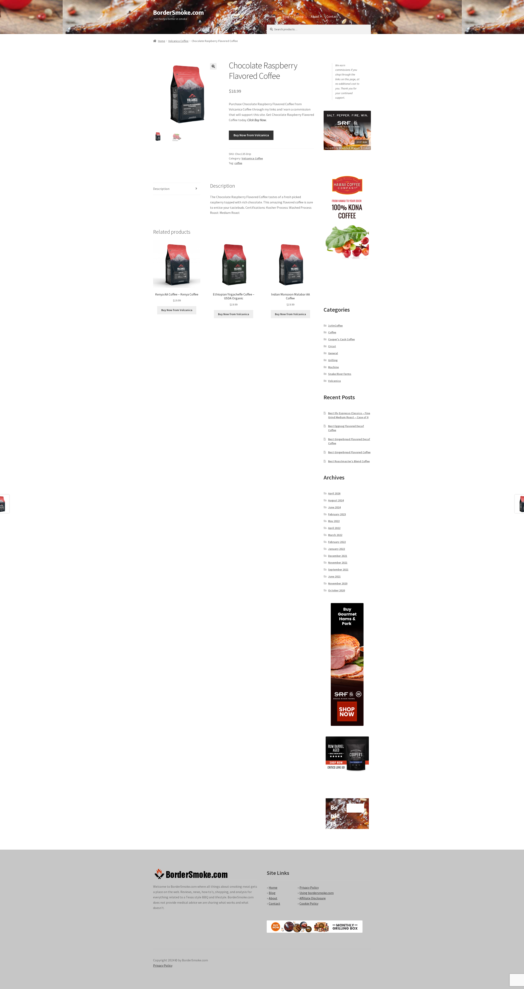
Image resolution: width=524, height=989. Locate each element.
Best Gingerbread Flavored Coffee (349, 452)
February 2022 (337, 542)
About (315, 16)
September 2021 (338, 569)
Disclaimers (248, 29)
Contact (332, 16)
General (333, 353)
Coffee (332, 332)
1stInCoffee (335, 325)
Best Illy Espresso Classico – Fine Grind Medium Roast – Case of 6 (349, 415)
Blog (285, 16)
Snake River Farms (339, 374)
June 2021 (334, 576)
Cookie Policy (308, 903)
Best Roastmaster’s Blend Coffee (349, 461)
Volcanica (334, 381)
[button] (213, 66)
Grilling (333, 360)
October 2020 (336, 590)
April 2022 (334, 528)
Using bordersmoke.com (316, 893)
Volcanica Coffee (178, 41)
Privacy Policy (309, 887)
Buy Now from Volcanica (251, 135)
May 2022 (334, 521)
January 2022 (336, 549)
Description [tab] (161, 189)
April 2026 (334, 493)
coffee (238, 163)
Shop (300, 16)
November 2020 (337, 583)
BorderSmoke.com (178, 12)
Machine (333, 367)
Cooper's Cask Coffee (341, 339)
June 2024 (334, 507)
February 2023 (337, 514)
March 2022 (335, 535)
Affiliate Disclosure (312, 898)
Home (271, 16)
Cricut (332, 346)
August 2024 (336, 500)
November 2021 (337, 562)
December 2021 (337, 556)
